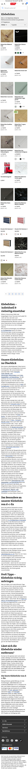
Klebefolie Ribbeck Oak (6, 45)
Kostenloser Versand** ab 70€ (14, 1)
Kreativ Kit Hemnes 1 (7, 229)
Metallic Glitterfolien (17, 427)
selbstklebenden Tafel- (17, 480)
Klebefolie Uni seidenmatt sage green (20, 98)
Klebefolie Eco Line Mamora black (20, 252)
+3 (23, 53)
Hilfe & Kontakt (7, 724)
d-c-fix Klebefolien (6, 330)
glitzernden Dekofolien (12, 447)
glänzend (15, 690)
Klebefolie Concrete (7, 97)
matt (21, 384)
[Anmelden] (4, 4)
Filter (3, 25)
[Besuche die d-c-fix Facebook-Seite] (4, 741)
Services (5, 727)
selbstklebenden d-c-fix (7, 554)
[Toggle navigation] (2, 4)
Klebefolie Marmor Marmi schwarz (20, 203)
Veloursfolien (12, 375)
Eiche (18, 414)
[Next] (22, 293)
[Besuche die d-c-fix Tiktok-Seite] (21, 741)
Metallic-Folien (5, 422)
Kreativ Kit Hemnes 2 (21, 229)
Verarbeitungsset (6, 176)
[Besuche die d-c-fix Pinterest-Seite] (13, 741)
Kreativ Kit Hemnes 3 (7, 252)
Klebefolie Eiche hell (21, 70)
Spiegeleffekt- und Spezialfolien (10, 377)
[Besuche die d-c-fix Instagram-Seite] (8, 741)
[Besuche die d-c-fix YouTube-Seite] (17, 741)
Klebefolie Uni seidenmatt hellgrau (21, 151)
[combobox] (14, 8)
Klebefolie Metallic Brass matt (6, 278)
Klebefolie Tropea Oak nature (20, 125)
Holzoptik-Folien (15, 404)
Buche (3, 416)
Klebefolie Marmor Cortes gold (20, 177)
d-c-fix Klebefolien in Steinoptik (17, 520)
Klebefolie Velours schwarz (20, 45)
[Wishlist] (23, 4)
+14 (23, 106)
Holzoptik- (18, 420)
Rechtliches (6, 731)
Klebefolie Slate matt (5, 203)
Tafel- (21, 375)
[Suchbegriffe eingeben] (2, 8)
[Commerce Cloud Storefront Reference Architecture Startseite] (14, 4)
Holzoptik (16, 692)
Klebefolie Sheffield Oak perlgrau (6, 151)
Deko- (13, 420)
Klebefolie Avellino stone (6, 125)
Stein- (9, 692)
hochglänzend (5, 386)
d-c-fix (4, 721)
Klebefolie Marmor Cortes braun (20, 278)
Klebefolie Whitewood (4, 71)
